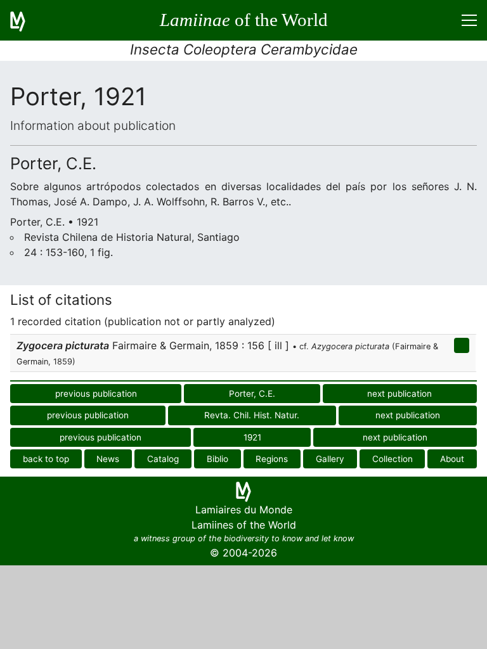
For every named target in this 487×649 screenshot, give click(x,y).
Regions (272, 459)
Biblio (217, 459)
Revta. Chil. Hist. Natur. (251, 415)
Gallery (330, 459)
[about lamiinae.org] (25, 20)
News (107, 459)
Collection (392, 459)
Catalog (163, 459)
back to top (46, 459)
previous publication (96, 394)
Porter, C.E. (252, 394)
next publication (399, 394)
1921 (252, 437)
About (452, 459)
